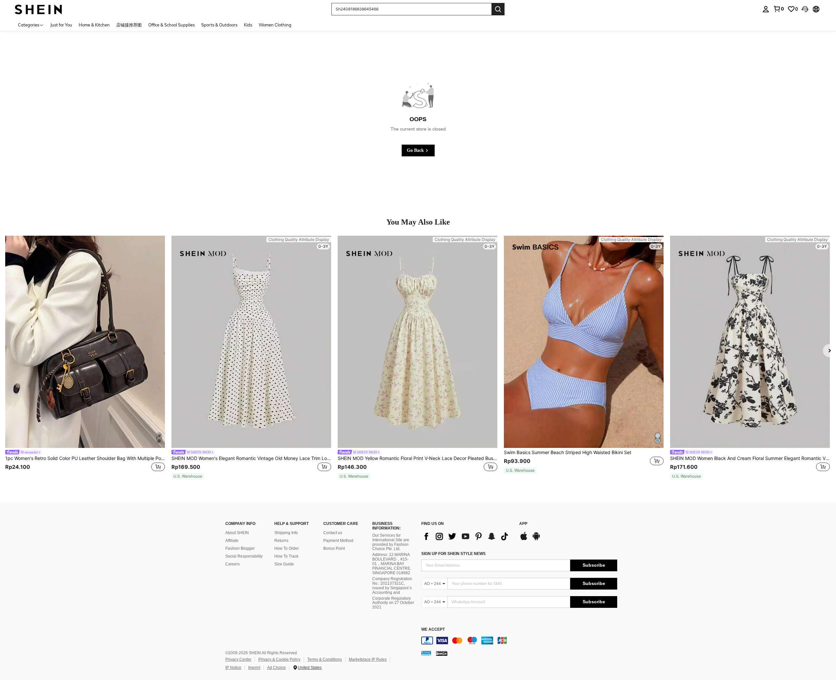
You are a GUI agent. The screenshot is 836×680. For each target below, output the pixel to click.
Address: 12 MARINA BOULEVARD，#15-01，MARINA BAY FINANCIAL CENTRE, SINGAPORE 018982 (391, 563)
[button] (805, 9)
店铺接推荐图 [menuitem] (129, 24)
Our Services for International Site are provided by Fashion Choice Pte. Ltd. (390, 542)
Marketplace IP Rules (368, 659)
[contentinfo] (519, 640)
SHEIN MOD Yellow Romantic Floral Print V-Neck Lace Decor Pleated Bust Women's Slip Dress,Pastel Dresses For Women (417, 458)
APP (523, 524)
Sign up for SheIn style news (453, 553)
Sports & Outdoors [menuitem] (219, 24)
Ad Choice (276, 667)
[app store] (523, 539)
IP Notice (233, 667)
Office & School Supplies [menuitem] (171, 24)
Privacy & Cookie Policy (279, 659)
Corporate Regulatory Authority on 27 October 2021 (393, 603)
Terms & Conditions (324, 659)
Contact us (332, 532)
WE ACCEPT (433, 629)
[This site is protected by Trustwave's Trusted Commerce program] (426, 653)
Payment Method (338, 540)
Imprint (254, 667)
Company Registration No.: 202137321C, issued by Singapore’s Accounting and (392, 586)
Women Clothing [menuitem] (275, 24)
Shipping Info (286, 532)
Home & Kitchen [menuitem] (94, 24)
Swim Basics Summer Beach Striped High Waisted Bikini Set (567, 452)
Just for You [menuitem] (61, 24)
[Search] (498, 9)
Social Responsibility (244, 556)
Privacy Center (238, 659)
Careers (232, 564)
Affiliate (231, 540)
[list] (467, 536)
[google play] (536, 539)
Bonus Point (334, 548)
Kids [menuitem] (248, 24)
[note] (187, 476)
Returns (281, 540)
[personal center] (766, 9)
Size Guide (284, 564)
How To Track (286, 556)
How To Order (286, 548)
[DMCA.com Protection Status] (441, 653)
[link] (778, 9)
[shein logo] (38, 9)
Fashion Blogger (240, 548)
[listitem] (85, 358)
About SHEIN (237, 532)
